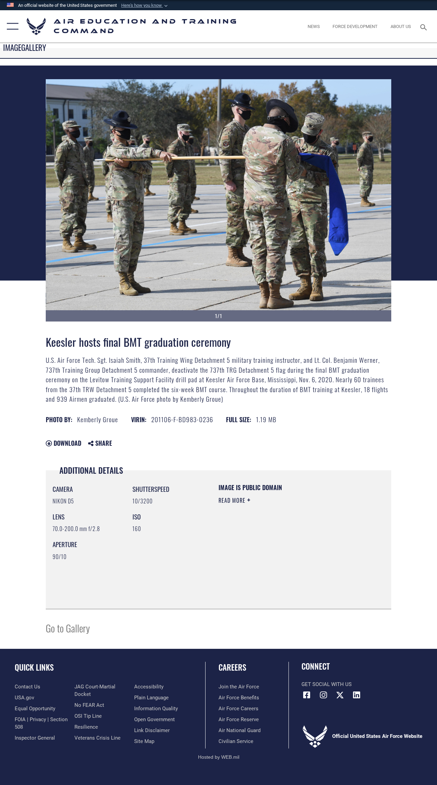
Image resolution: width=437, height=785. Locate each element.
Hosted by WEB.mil (218, 757)
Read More (232, 500)
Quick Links (34, 667)
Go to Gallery (68, 627)
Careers (232, 667)
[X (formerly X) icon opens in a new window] (340, 695)
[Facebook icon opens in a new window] (306, 695)
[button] (145, 5)
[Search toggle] (425, 26)
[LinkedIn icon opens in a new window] (357, 695)
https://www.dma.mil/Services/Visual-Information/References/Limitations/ (279, 558)
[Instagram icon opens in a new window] (323, 695)
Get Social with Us (326, 684)
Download (66, 443)
